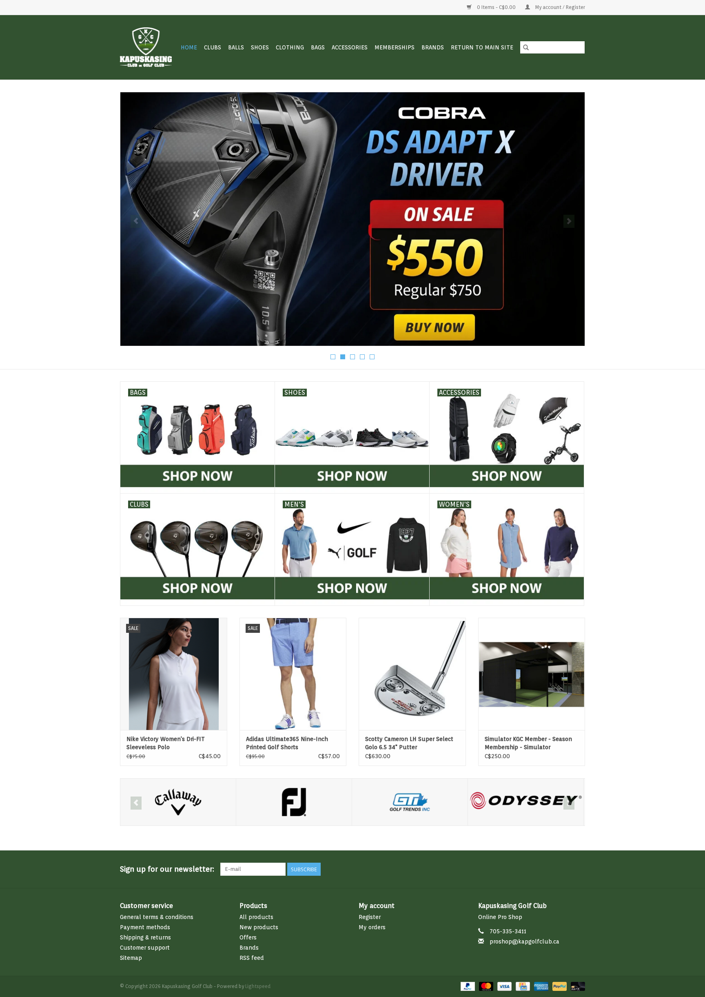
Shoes (260, 47)
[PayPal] (467, 986)
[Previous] (136, 221)
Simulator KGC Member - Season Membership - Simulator (528, 743)
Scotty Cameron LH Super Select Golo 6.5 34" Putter (409, 743)
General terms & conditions (156, 917)
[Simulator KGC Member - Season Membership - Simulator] (531, 674)
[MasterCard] (485, 986)
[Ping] (525, 802)
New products (258, 927)
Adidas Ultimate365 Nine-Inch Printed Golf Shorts (287, 743)
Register (370, 917)
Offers (248, 937)
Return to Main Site (482, 47)
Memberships (395, 47)
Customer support (145, 947)
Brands (432, 47)
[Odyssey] (410, 802)
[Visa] (503, 986)
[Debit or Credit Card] (576, 986)
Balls (236, 47)
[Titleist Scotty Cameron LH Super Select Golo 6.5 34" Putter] (412, 674)
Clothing (290, 47)
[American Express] (540, 986)
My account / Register (559, 7)
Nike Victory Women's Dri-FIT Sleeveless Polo (165, 743)
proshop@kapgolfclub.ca (524, 941)
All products (256, 917)
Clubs (212, 47)
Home (189, 47)
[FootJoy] (178, 802)
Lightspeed (257, 986)
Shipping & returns (145, 937)
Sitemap (131, 958)
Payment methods (145, 927)
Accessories (350, 47)
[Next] (568, 221)
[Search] (526, 47)
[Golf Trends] (294, 802)
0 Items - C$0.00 (496, 7)
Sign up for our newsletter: (167, 869)
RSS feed (251, 958)
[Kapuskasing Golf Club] (146, 47)
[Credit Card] (522, 986)
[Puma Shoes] (352, 219)
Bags (318, 47)
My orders (372, 927)
